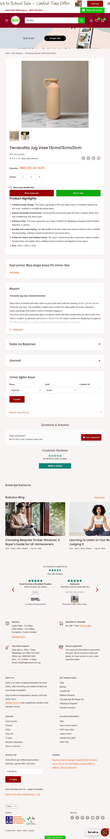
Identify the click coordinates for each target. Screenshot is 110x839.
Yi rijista (13, 779)
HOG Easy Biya (67, 729)
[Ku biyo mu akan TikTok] (98, 818)
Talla (62, 721)
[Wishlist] (96, 20)
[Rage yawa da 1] (23, 177)
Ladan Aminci (66, 734)
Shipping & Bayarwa (68, 703)
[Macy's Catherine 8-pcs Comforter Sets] (74, 599)
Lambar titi (85, 384)
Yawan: (13, 177)
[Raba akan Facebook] (83, 158)
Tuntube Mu (65, 691)
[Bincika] (81, 20)
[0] (102, 20)
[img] (55, 570)
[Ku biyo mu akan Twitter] (77, 818)
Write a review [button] (55, 466)
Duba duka (100, 497)
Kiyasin (17, 399)
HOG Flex (64, 742)
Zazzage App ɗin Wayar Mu (72, 699)
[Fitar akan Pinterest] (88, 158)
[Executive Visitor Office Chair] (35, 599)
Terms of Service (12, 746)
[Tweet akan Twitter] (93, 158)
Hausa (9, 806)
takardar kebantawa (14, 742)
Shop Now (70, 4)
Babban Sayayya (67, 695)
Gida (7, 53)
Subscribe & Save (94, 10)
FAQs (7, 729)
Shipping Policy (18, 637)
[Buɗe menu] (6, 20)
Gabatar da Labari (67, 738)
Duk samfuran (17, 53)
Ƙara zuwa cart (32, 193)
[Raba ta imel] (98, 158)
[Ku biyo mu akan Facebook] (72, 818)
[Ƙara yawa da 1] (39, 177)
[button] (14, 590)
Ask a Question (92, 437)
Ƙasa (12, 384)
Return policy (85, 625)
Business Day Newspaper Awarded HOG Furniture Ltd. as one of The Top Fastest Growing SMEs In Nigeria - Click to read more (74, 763)
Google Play (55, 38)
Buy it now (78, 193)
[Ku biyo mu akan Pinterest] (87, 818)
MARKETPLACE (12, 703)
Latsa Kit (9, 734)
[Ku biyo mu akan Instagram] (82, 818)
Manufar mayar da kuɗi (19, 412)
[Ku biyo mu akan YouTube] (92, 818)
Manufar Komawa (67, 707)
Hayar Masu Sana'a (68, 725)
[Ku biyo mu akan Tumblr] (103, 818)
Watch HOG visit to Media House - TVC (22, 794)
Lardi (47, 384)
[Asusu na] (91, 20)
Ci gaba (8, 738)
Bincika (63, 687)
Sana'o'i (8, 725)
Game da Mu (11, 721)
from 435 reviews (55, 574)
